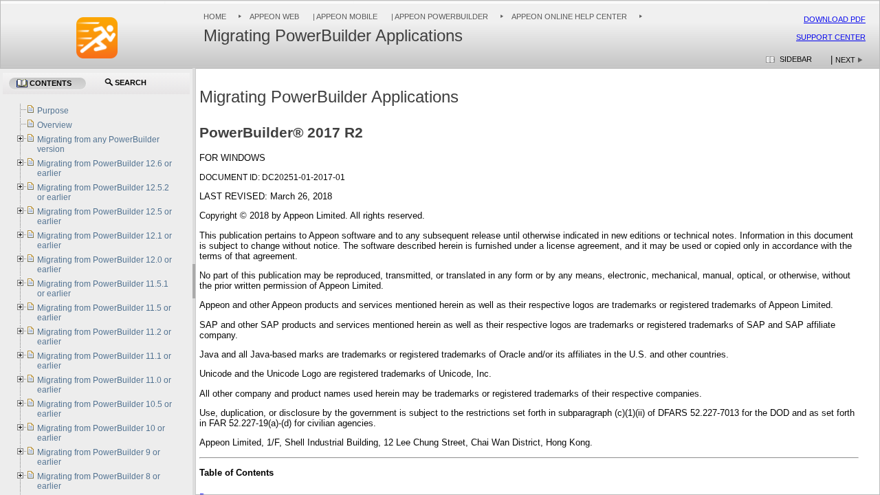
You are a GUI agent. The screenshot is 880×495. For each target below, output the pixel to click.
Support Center (831, 37)
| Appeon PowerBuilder (438, 16)
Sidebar (796, 59)
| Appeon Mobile (344, 16)
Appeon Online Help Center (569, 16)
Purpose (53, 111)
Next (845, 60)
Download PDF (835, 19)
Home (215, 16)
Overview (54, 125)
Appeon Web (274, 16)
